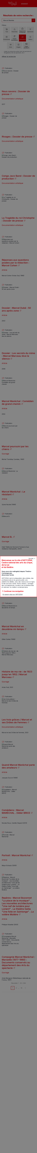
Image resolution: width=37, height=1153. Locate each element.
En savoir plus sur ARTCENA (13, 594)
